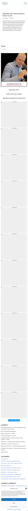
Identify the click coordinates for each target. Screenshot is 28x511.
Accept (14, 499)
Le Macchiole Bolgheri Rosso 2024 (8, 435)
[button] (26, 488)
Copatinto (6, 18)
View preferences (14, 506)
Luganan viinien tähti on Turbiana (8, 433)
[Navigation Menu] (25, 3)
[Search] (25, 49)
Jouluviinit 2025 (4, 452)
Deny (14, 503)
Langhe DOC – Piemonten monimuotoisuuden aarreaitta (13, 441)
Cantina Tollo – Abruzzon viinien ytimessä (10, 443)
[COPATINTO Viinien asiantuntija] (5, 3)
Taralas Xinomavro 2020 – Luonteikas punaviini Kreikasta (13, 446)
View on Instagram (14, 420)
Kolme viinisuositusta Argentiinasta (8, 431)
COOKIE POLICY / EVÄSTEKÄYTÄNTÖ (14, 509)
